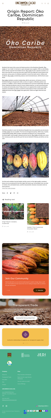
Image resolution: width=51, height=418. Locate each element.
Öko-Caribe (29, 70)
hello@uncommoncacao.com (9, 400)
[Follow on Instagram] (6, 406)
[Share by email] (17, 193)
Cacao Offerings (21, 383)
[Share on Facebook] (7, 193)
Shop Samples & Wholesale (24, 374)
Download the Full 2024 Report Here (25, 318)
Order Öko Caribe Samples (8, 188)
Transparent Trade (6, 377)
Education (4, 379)
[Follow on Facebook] (3, 406)
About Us (4, 374)
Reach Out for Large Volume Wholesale (24, 378)
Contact (4, 384)
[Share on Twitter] (10, 193)
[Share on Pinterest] (14, 193)
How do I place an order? (24, 381)
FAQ (3, 382)
